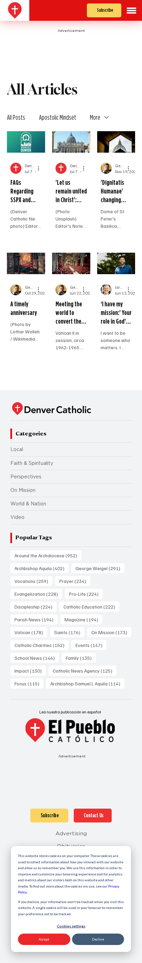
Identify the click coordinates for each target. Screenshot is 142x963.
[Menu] (131, 10)
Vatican (30, 632)
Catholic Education (91, 606)
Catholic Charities (41, 645)
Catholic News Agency (84, 670)
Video (17, 517)
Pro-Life (86, 594)
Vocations (33, 581)
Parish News (36, 619)
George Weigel (99, 568)
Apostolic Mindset (57, 117)
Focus (28, 683)
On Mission (23, 490)
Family (81, 658)
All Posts (16, 117)
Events (90, 645)
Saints (69, 632)
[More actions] (41, 168)
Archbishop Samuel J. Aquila (87, 683)
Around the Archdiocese (47, 555)
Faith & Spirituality (31, 463)
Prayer (74, 581)
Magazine (83, 619)
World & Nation (28, 503)
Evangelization (38, 594)
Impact (30, 670)
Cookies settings (71, 926)
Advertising (71, 833)
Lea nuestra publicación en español (70, 711)
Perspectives (25, 476)
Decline (98, 939)
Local (16, 449)
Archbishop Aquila (41, 568)
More (95, 117)
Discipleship (35, 606)
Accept (44, 939)
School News (36, 658)
